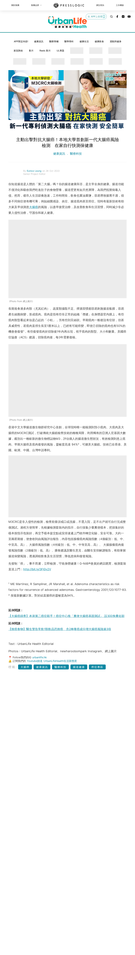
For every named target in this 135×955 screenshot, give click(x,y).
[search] (111, 16)
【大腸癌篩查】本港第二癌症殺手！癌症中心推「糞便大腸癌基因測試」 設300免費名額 (66, 616)
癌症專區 (97, 667)
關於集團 (15, 5)
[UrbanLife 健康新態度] (67, 22)
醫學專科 (69, 41)
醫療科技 (75, 153)
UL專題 (60, 50)
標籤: (12, 667)
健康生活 (84, 41)
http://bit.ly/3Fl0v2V (37, 569)
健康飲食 (99, 41)
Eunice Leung (34, 170)
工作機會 (120, 5)
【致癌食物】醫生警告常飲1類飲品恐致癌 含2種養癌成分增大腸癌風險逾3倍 (59, 629)
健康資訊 (38, 41)
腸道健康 (79, 667)
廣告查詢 (100, 5)
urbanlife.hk (39, 657)
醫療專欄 (53, 41)
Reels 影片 (45, 50)
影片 (31, 50)
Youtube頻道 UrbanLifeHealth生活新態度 (52, 661)
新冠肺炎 (18, 50)
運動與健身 (115, 41)
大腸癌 (33, 207)
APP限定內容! (21, 41)
